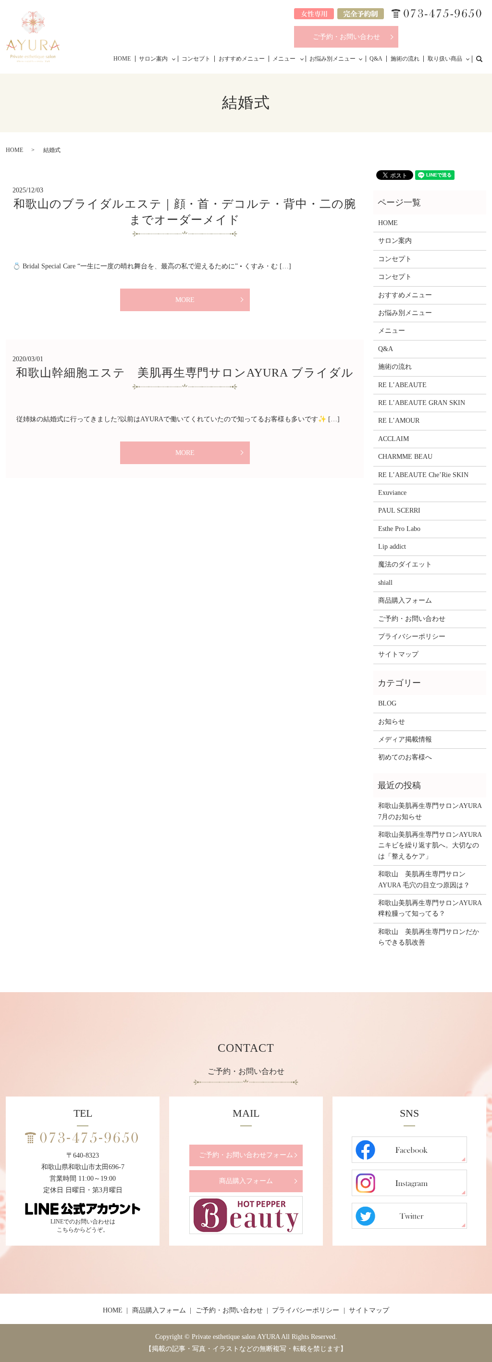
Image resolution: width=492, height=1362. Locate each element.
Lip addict (392, 546)
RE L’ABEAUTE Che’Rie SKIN (423, 475)
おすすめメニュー (242, 58)
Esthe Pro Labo (399, 528)
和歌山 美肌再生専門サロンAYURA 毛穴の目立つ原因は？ (424, 879)
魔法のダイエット (405, 564)
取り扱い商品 (445, 58)
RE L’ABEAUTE (402, 385)
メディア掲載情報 (405, 739)
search (484, 58)
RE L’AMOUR (398, 420)
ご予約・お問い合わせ (346, 36)
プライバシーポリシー (411, 636)
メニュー (283, 58)
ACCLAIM (393, 438)
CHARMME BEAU (405, 456)
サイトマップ (398, 654)
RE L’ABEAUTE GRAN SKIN (421, 402)
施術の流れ (405, 58)
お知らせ (391, 721)
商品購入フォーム (405, 600)
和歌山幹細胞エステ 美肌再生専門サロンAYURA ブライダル (185, 372)
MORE (185, 299)
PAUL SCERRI (399, 510)
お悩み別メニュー (332, 58)
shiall (385, 582)
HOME (122, 58)
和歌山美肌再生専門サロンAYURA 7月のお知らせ (429, 811)
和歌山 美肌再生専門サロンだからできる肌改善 (428, 937)
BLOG (387, 703)
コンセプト (196, 58)
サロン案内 (153, 58)
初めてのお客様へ (405, 757)
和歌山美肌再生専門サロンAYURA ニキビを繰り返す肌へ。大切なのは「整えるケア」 (429, 845)
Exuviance (392, 492)
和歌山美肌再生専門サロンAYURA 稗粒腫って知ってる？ (429, 908)
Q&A (375, 58)
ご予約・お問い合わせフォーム (246, 1155)
